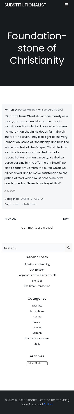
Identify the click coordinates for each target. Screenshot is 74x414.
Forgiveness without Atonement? (37, 275)
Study (37, 343)
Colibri (47, 404)
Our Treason (37, 269)
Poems (37, 316)
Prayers (37, 322)
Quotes (39, 198)
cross (16, 204)
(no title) (37, 280)
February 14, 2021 (52, 109)
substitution (28, 204)
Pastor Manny (26, 109)
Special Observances (37, 338)
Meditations (37, 311)
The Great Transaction (37, 286)
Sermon (37, 333)
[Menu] (66, 5)
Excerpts (27, 198)
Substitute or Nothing (37, 264)
